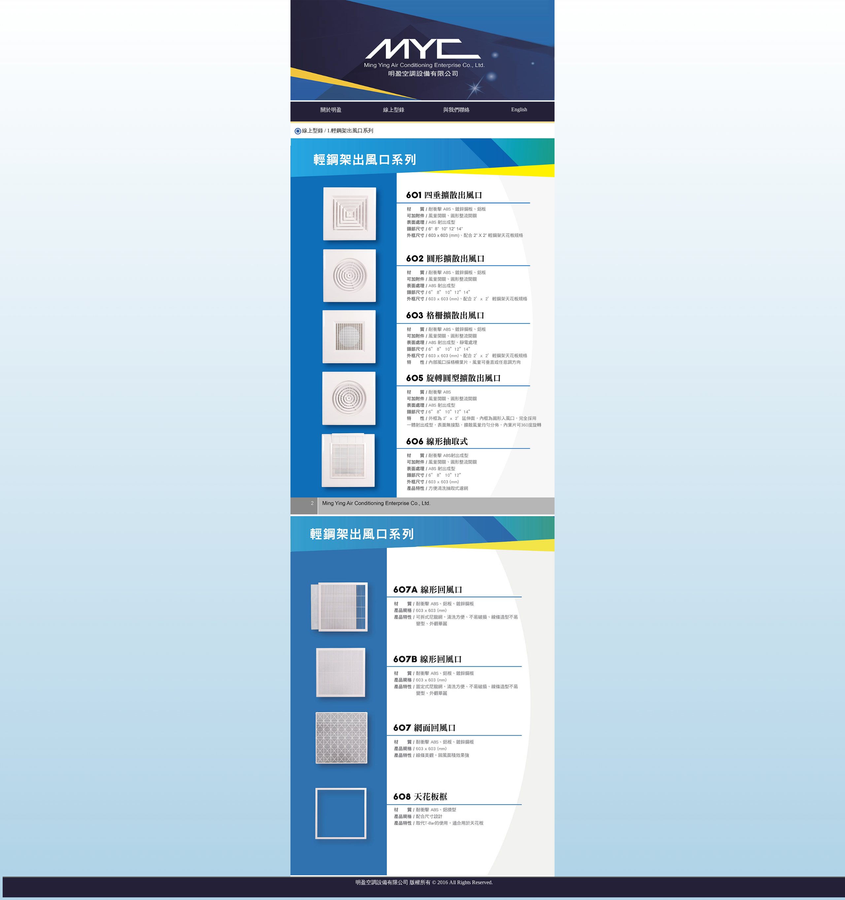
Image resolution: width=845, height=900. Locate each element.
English (519, 109)
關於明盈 (331, 110)
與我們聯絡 (456, 110)
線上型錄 (393, 110)
